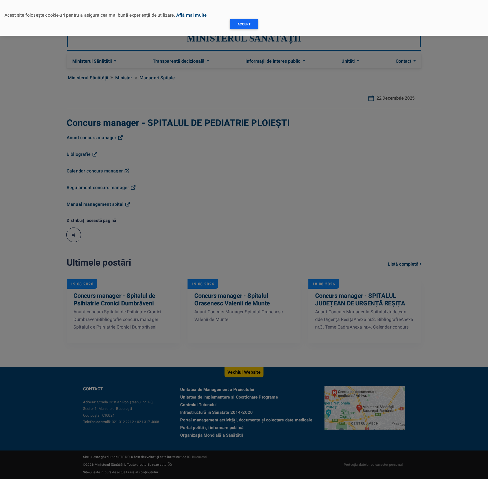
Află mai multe (191, 15)
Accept (244, 24)
